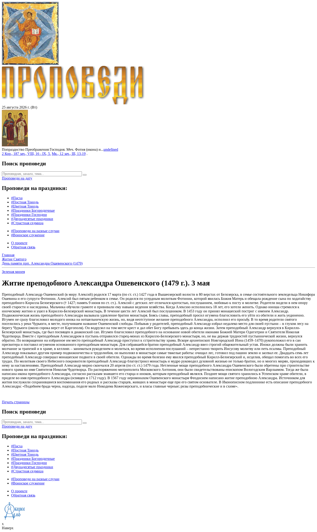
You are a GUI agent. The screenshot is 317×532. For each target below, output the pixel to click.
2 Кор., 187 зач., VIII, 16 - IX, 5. (26, 154)
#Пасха (17, 198)
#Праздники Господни (29, 215)
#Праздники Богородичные (33, 210)
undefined (111, 149)
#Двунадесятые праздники (32, 219)
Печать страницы (15, 402)
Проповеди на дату (17, 178)
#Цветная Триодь (25, 206)
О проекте (19, 243)
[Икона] (15, 145)
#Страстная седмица (27, 223)
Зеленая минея (13, 272)
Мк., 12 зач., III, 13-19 (69, 154)
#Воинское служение (28, 235)
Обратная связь (23, 247)
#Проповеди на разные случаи (35, 231)
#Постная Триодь (25, 202)
